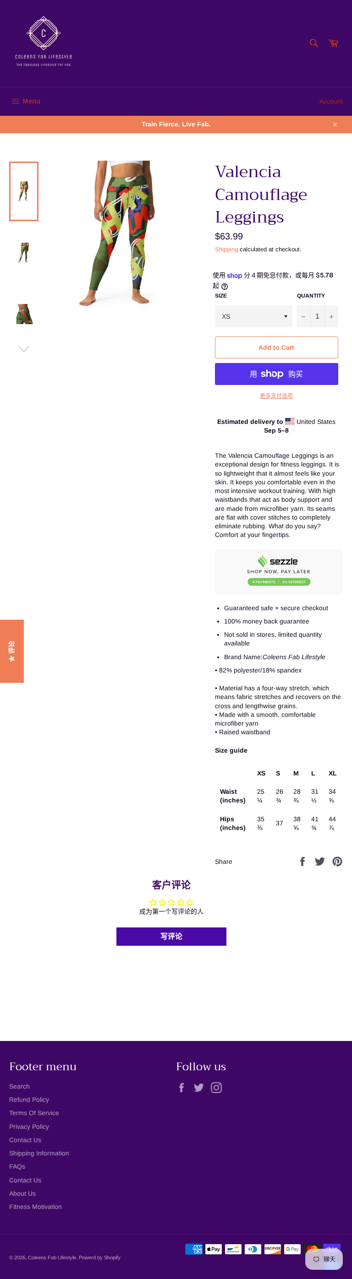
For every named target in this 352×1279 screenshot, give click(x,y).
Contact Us (25, 1140)
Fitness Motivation (35, 1206)
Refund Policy (29, 1099)
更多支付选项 (276, 396)
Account (331, 101)
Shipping (226, 249)
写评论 (171, 936)
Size (221, 296)
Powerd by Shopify (100, 1257)
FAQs (17, 1166)
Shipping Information (39, 1153)
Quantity (311, 296)
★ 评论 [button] (11, 651)
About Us (22, 1193)
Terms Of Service (34, 1112)
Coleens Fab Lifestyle (52, 1257)
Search (19, 1086)
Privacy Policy (29, 1126)
